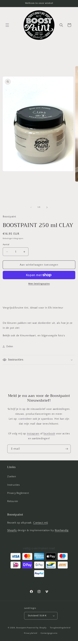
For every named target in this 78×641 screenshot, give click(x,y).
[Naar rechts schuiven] (47, 207)
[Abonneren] (67, 449)
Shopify (12, 530)
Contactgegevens (49, 633)
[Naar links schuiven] (31, 207)
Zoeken (11, 476)
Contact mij (40, 522)
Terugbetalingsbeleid (60, 628)
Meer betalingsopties (39, 283)
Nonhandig (61, 530)
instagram (33, 433)
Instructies (13, 484)
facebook (49, 433)
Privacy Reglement (18, 493)
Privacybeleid (30, 633)
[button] (7, 25)
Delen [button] (9, 346)
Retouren (12, 501)
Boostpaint (21, 627)
